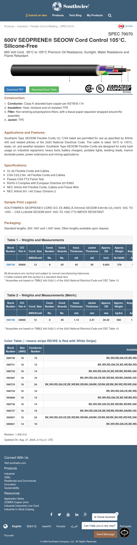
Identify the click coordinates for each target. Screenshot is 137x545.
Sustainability (11, 488)
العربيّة (74, 526)
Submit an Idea (37, 15)
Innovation (10, 484)
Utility (7, 477)
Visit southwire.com (15, 463)
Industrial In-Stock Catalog (19, 509)
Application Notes (14, 498)
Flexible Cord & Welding (43, 26)
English (16, 526)
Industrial (22, 26)
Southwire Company (58, 541)
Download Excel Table (44, 89)
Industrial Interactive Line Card (21, 505)
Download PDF (15, 89)
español (46, 526)
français (60, 526)
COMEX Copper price (16, 502)
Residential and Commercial (20, 480)
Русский (9, 535)
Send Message (106, 534)
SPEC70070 (67, 26)
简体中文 (32, 526)
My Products (95, 15)
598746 (10, 264)
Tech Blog (75, 15)
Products (9, 26)
